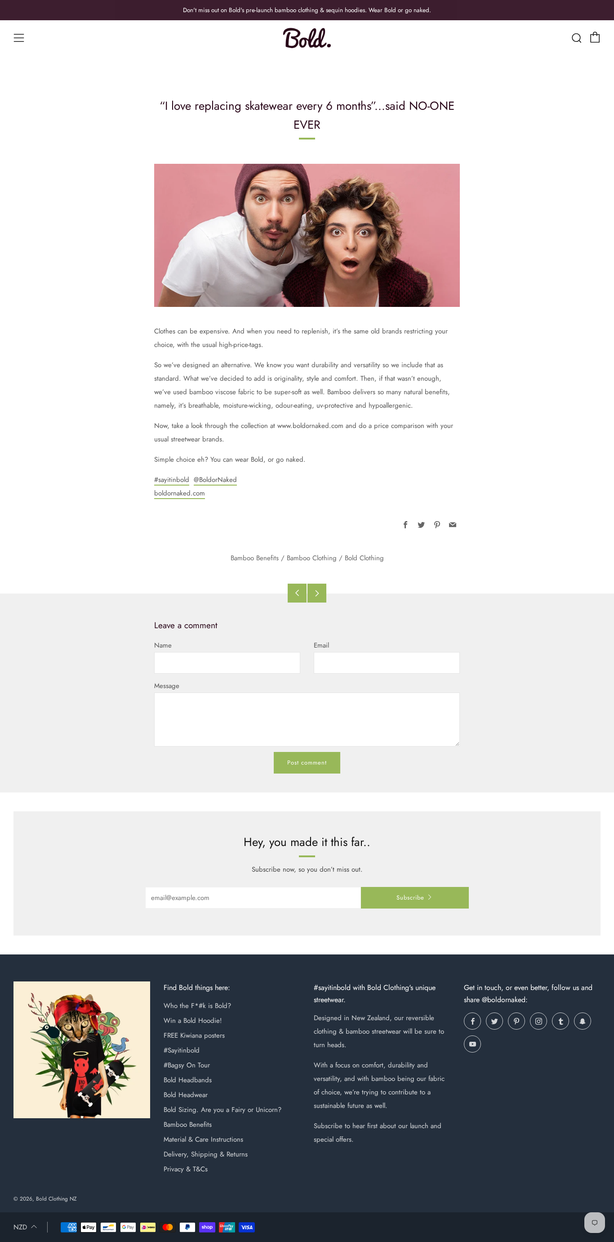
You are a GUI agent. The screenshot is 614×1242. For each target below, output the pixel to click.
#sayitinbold (171, 480)
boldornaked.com (179, 493)
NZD (20, 1227)
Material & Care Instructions (203, 1139)
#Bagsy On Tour (187, 1065)
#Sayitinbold (182, 1050)
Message (166, 686)
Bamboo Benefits (255, 558)
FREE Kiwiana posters (194, 1035)
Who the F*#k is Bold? (197, 1006)
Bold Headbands (188, 1080)
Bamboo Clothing (312, 558)
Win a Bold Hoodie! (193, 1021)
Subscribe (410, 897)
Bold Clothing (364, 558)
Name (163, 645)
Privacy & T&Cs (186, 1169)
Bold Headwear (186, 1095)
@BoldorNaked (215, 480)
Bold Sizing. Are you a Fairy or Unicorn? (222, 1110)
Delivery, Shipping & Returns (206, 1154)
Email (321, 645)
